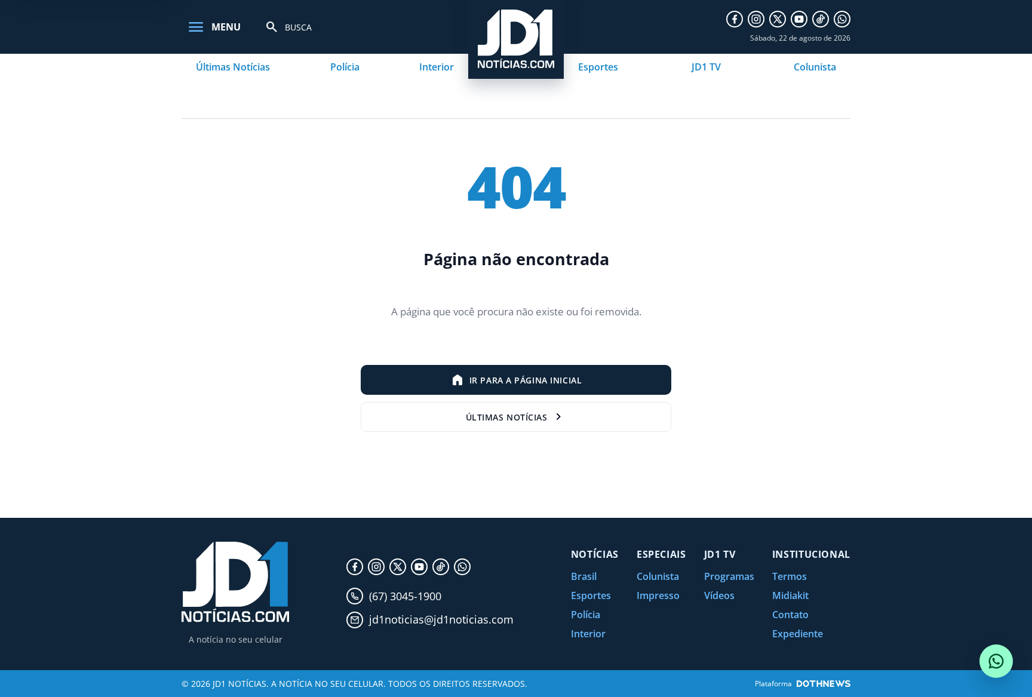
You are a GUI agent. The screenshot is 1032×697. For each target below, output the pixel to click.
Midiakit (790, 595)
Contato (790, 614)
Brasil (584, 576)
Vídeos (719, 595)
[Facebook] (734, 19)
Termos (789, 576)
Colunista (815, 66)
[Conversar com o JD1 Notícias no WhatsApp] (996, 661)
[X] (777, 19)
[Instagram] (756, 19)
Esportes (598, 66)
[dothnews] (823, 683)
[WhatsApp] (842, 19)
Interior (436, 66)
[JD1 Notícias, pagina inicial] (235, 582)
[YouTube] (799, 19)
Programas (729, 576)
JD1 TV (706, 66)
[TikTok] (820, 19)
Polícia (345, 66)
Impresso (658, 595)
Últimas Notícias (233, 66)
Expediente (797, 633)
